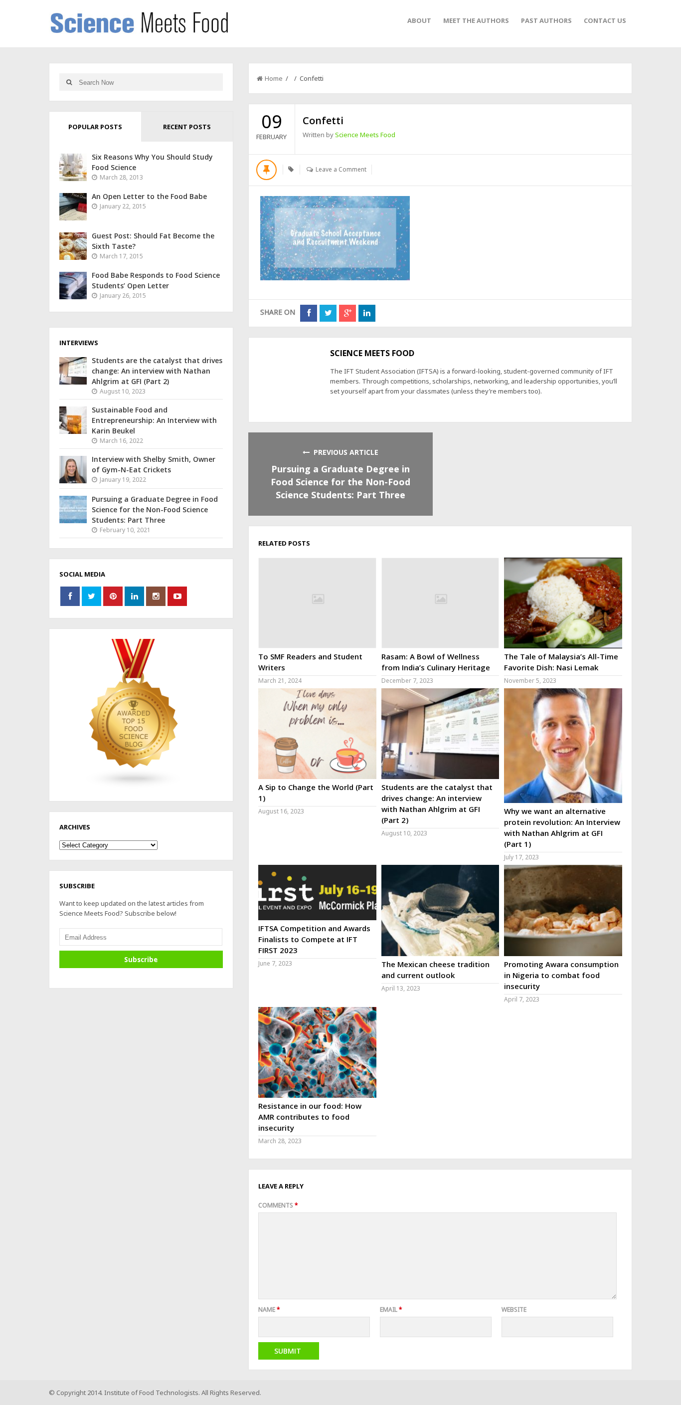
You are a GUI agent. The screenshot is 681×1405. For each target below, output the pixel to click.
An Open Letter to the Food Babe (149, 196)
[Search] (69, 82)
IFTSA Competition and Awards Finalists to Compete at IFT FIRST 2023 (314, 939)
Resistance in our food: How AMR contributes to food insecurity (309, 1117)
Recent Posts (187, 126)
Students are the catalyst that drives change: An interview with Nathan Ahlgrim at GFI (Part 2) (157, 371)
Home (274, 78)
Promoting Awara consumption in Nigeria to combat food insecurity (561, 975)
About (419, 20)
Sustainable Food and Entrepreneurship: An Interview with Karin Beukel (154, 420)
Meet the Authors (476, 20)
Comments (278, 1205)
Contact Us (605, 20)
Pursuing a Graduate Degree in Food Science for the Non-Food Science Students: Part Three (340, 482)
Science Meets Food (365, 134)
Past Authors (546, 20)
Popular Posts (95, 126)
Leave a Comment (341, 169)
